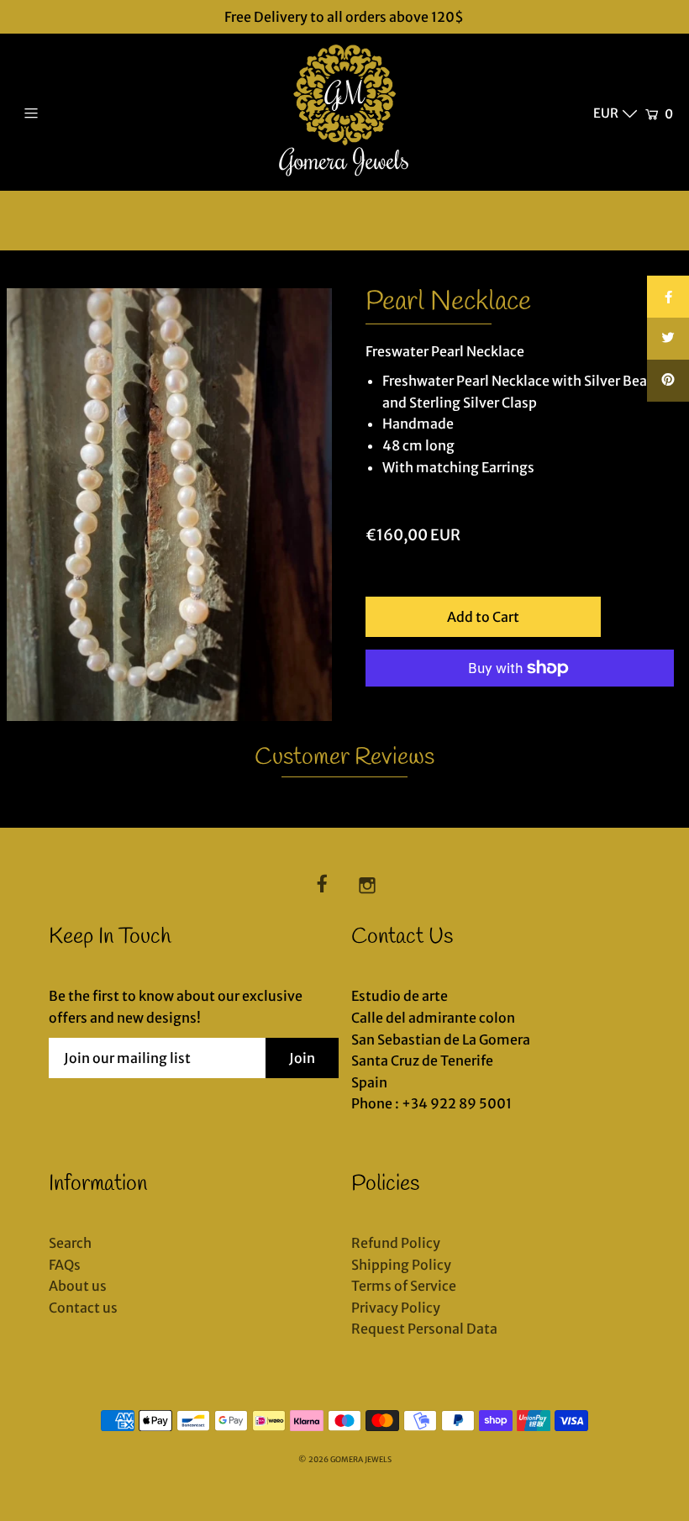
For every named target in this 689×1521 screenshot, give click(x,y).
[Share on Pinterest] (668, 381)
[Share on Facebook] (668, 297)
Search (70, 1242)
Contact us (83, 1307)
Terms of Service (403, 1285)
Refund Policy (395, 1242)
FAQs (65, 1264)
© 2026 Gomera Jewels (345, 1460)
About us (78, 1285)
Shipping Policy (401, 1264)
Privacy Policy (395, 1307)
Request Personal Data (424, 1328)
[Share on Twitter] (668, 339)
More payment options (439, 710)
